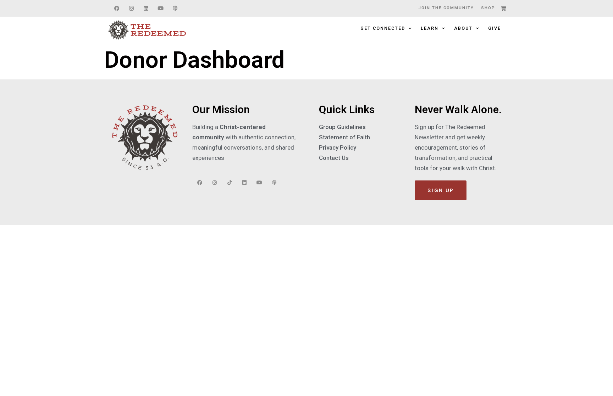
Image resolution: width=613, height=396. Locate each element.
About (463, 28)
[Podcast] (175, 8)
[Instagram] (131, 8)
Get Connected (382, 28)
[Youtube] (160, 8)
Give (494, 28)
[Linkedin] (145, 8)
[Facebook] (116, 8)
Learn (429, 28)
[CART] (504, 8)
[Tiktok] (229, 182)
